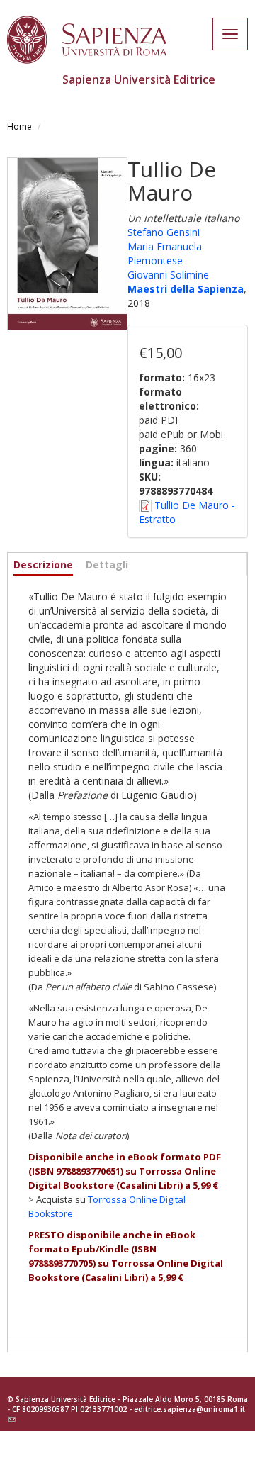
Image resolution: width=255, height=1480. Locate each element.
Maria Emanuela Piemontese (165, 253)
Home (19, 126)
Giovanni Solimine (168, 274)
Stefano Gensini (164, 232)
